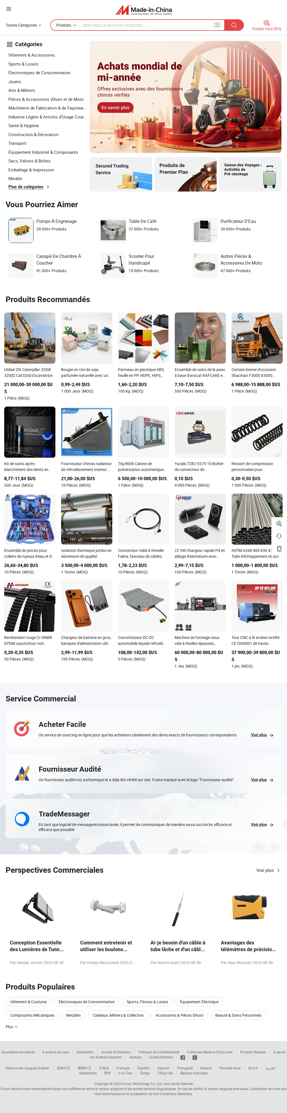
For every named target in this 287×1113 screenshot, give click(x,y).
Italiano (206, 1068)
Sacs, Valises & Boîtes (29, 161)
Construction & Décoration (33, 134)
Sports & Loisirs (23, 64)
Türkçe (145, 1073)
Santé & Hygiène (23, 125)
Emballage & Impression (31, 169)
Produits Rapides (253, 1052)
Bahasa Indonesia (194, 1073)
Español (143, 1068)
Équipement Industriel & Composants (43, 152)
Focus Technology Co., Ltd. (142, 1083)
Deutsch (163, 1068)
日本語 (104, 1068)
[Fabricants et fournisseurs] (143, 9)
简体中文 (63, 1068)
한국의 (253, 1068)
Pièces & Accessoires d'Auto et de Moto (46, 99)
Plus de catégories (25, 186)
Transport (17, 143)
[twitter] (195, 1057)
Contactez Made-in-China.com (210, 1052)
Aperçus (135, 1057)
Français (123, 1068)
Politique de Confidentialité (158, 1052)
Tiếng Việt (165, 1073)
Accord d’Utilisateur (116, 1052)
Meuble (15, 178)
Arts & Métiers (21, 90)
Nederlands (88, 1073)
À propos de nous (55, 1052)
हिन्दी (107, 1073)
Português (185, 1068)
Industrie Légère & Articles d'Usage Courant (47, 117)
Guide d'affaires (161, 1057)
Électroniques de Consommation (39, 72)
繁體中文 (84, 1068)
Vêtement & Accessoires (31, 55)
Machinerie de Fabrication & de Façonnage (47, 108)
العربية (270, 1068)
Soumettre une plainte (18, 1052)
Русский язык (229, 1068)
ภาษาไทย (125, 1073)
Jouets (14, 81)
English (43, 1068)
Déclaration (85, 1052)
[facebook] (182, 1057)
